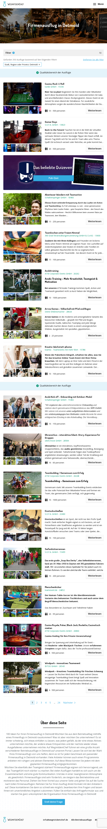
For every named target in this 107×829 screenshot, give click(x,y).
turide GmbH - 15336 (54, 86)
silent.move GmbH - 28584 (57, 440)
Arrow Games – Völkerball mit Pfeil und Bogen (68, 308)
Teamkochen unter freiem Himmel (62, 232)
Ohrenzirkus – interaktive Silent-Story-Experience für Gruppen (72, 436)
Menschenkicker (53, 587)
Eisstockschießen (54, 511)
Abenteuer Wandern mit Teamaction (63, 194)
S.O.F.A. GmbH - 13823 (55, 124)
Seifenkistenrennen (55, 549)
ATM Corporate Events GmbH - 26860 (62, 631)
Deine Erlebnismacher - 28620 (58, 311)
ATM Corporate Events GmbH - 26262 (62, 273)
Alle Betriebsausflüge (81, 819)
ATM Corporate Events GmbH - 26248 (62, 476)
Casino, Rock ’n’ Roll (54, 83)
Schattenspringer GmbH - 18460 (59, 197)
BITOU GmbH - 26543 (55, 666)
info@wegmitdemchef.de (55, 819)
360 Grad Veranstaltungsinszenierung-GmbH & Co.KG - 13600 (72, 235)
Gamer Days (51, 122)
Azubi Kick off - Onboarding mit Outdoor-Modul (68, 396)
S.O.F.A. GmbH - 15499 (55, 552)
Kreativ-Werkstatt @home (58, 346)
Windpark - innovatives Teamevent (62, 663)
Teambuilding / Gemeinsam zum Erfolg (64, 473)
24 (59, 702)
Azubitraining (52, 270)
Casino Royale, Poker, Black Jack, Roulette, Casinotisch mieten (72, 626)
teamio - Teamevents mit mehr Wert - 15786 (65, 349)
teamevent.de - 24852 (55, 590)
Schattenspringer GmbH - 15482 (59, 400)
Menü (101, 4)
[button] (53, 52)
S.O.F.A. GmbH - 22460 (55, 514)
